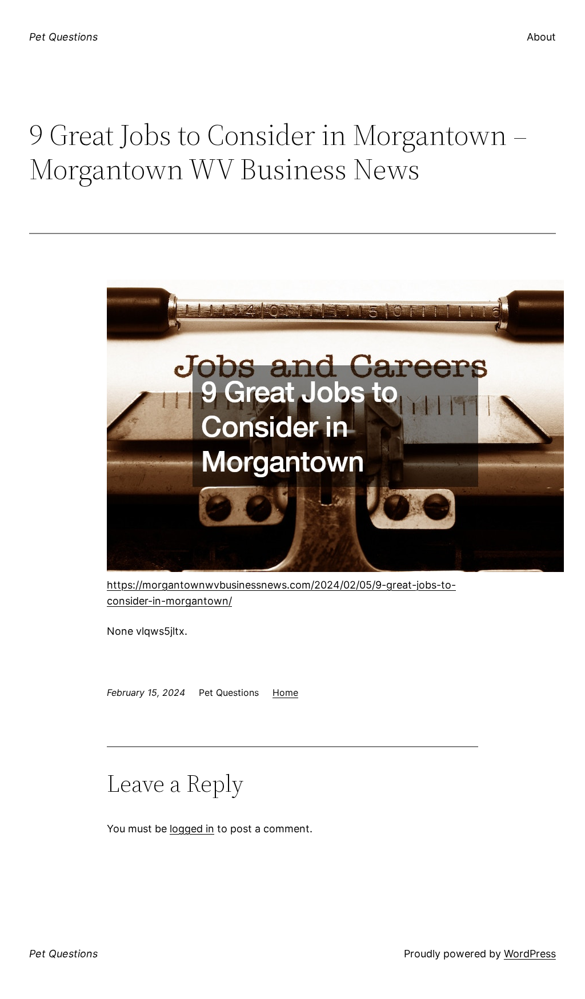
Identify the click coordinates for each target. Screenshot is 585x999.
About (541, 37)
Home (285, 692)
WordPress (530, 954)
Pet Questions (63, 37)
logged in (192, 829)
